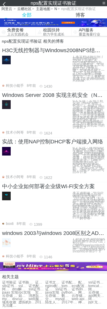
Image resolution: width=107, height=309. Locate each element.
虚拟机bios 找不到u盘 (26, 302)
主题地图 (43, 9)
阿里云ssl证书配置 (93, 289)
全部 (27, 14)
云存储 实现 (10, 295)
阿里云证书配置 (7, 289)
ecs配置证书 (80, 286)
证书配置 (40, 282)
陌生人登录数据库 (53, 302)
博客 (80, 14)
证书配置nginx (37, 286)
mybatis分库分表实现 (7, 299)
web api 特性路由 (80, 299)
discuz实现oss (20, 299)
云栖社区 (24, 9)
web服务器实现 (37, 299)
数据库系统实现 (67, 295)
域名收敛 (9, 302)
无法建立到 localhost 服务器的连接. (10, 305)
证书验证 (9, 282)
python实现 (70, 292)
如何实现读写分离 (23, 295)
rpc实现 (24, 292)
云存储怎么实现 (53, 295)
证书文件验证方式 (53, 282)
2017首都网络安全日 (40, 302)
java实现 (52, 292)
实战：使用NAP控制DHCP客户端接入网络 (52, 142)
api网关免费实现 (96, 295)
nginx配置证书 (53, 286)
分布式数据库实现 (50, 299)
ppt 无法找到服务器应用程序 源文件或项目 (96, 302)
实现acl (40, 292)
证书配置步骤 (70, 282)
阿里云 (6, 9)
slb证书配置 (10, 286)
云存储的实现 (80, 295)
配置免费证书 (83, 282)
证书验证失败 (26, 282)
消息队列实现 (37, 295)
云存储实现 (96, 292)
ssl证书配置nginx (37, 289)
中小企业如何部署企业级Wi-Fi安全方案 (48, 186)
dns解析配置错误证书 (20, 289)
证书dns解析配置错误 (50, 289)
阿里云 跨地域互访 (93, 299)
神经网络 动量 (83, 302)
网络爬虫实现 (83, 292)
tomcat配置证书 (67, 286)
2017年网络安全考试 (70, 302)
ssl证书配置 (96, 282)
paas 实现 (10, 292)
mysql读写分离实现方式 (63, 299)
